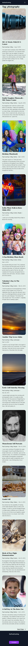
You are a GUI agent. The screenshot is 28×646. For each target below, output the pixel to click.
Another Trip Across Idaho (12, 337)
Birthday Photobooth (10, 154)
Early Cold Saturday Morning (13, 388)
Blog (12, 47)
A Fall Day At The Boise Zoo (12, 609)
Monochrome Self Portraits (12, 444)
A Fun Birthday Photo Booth (12, 257)
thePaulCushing (6, 2)
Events (15, 213)
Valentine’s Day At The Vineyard (10, 282)
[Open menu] (25, 2)
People (19, 213)
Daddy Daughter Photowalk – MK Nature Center (13, 99)
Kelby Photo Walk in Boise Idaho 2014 (12, 209)
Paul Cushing (5, 47)
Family (15, 103)
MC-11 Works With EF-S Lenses (11, 43)
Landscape (16, 340)
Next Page (21, 629)
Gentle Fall (6, 499)
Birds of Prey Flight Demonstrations (9, 554)
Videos (15, 502)
